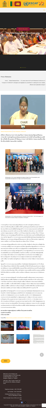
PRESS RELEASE (23, 29)
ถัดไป (5, 361)
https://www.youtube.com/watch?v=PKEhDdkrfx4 (18, 317)
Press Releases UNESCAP (19, 131)
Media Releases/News (6, 131)
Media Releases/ (14, 80)
